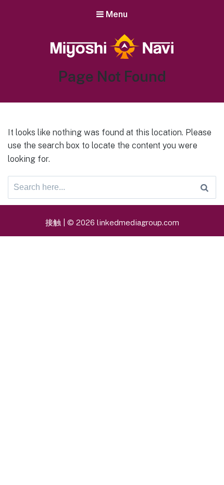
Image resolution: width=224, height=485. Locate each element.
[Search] (204, 187)
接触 (53, 222)
